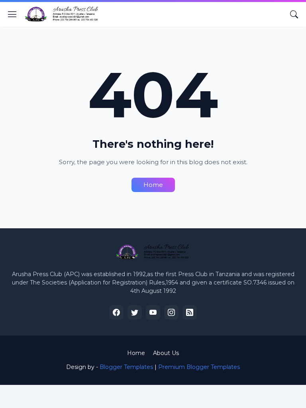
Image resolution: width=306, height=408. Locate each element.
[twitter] (135, 312)
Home (153, 184)
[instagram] (171, 312)
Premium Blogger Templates (199, 367)
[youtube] (153, 312)
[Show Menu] (12, 14)
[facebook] (116, 312)
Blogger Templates (126, 367)
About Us (166, 353)
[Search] (294, 14)
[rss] (189, 312)
